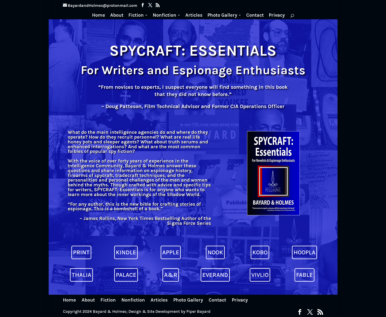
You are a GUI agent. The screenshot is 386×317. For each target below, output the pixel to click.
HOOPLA (304, 252)
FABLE (304, 274)
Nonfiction (164, 16)
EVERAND (215, 274)
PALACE (126, 274)
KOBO (260, 252)
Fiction (136, 16)
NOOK (215, 252)
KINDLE (126, 252)
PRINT (81, 252)
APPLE (170, 252)
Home (98, 16)
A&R (170, 274)
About (116, 16)
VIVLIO (260, 274)
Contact (255, 16)
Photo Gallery (222, 16)
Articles (193, 16)
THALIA (81, 274)
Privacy (277, 16)
